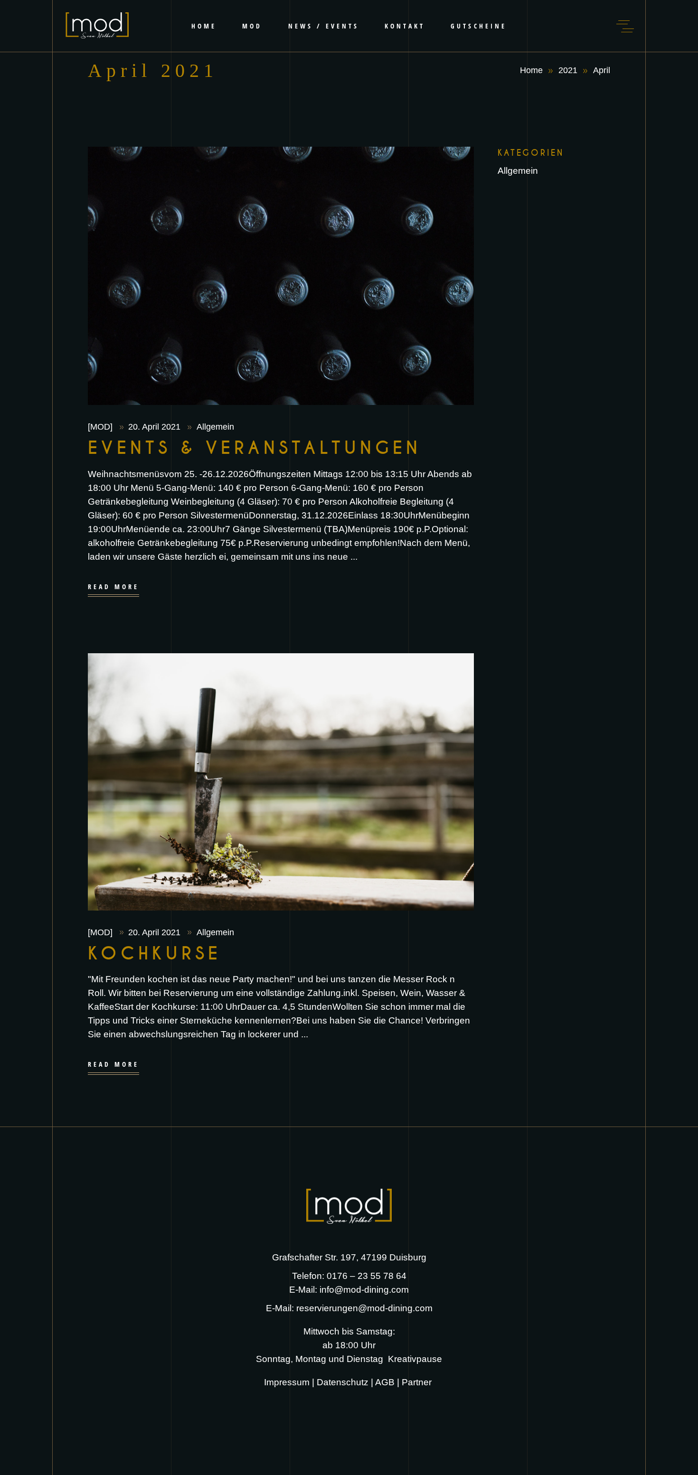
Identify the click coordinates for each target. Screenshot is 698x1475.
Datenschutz (342, 1382)
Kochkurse (155, 954)
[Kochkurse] (281, 782)
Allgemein (215, 427)
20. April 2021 (155, 427)
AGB (385, 1382)
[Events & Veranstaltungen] (281, 276)
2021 (567, 70)
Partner (418, 1382)
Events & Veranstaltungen (255, 448)
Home (531, 70)
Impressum (287, 1382)
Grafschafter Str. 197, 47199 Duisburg (349, 1257)
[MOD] (101, 427)
